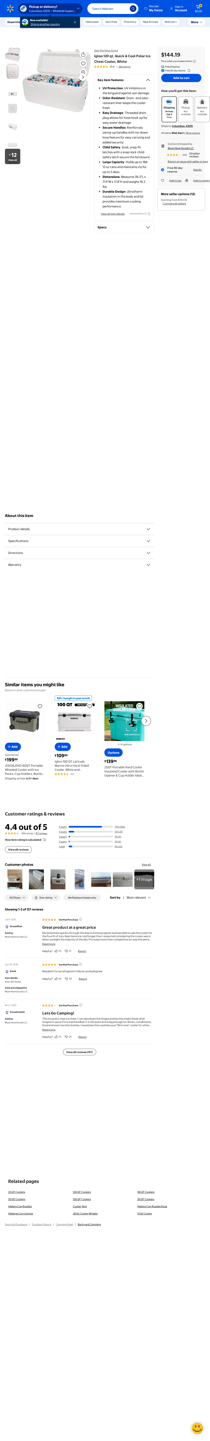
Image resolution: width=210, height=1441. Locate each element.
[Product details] (148, 529)
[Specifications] (148, 541)
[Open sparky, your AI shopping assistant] (197, 1428)
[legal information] (194, 61)
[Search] (133, 8)
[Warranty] (148, 565)
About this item (19, 515)
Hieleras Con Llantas (20, 1213)
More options (193, 133)
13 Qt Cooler (144, 1213)
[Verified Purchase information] (80, 919)
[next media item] (83, 77)
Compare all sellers (174, 203)
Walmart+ (171, 21)
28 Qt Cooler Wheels (85, 1213)
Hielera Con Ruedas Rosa (152, 1206)
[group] (112, 66)
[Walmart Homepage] (10, 8)
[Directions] (148, 553)
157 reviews (41, 833)
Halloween (92, 21)
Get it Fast (111, 21)
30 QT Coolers (145, 1199)
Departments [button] (15, 22)
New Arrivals (150, 21)
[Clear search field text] (124, 8)
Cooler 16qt (80, 1206)
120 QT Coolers (82, 1192)
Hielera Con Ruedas (20, 1206)
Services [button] (41, 22)
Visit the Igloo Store (106, 50)
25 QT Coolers (16, 1192)
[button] (154, 8)
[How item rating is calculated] (44, 839)
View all (146, 864)
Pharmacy (130, 21)
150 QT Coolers (82, 1199)
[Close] (75, 22)
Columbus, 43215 (182, 126)
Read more (48, 944)
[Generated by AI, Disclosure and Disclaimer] (149, 213)
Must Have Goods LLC (181, 148)
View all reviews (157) (79, 1052)
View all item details (113, 213)
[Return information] (188, 70)
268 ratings (124, 66)
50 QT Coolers (16, 1199)
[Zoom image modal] (83, 72)
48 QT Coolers (145, 1192)
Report (82, 951)
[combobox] (112, 8)
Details (197, 169)
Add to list (175, 180)
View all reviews (18, 849)
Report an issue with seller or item (188, 161)
